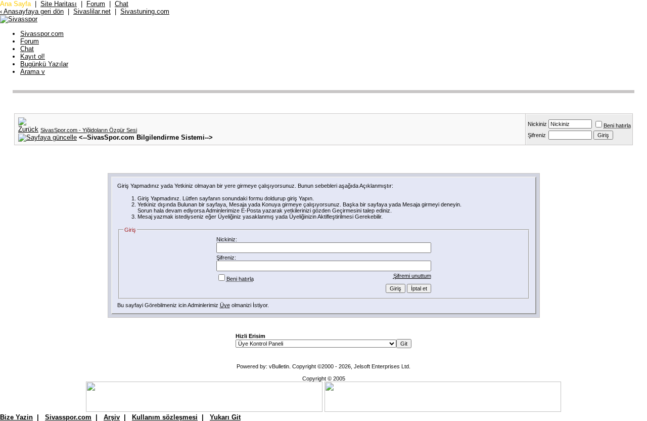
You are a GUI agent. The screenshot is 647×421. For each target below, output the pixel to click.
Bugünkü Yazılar (44, 64)
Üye (225, 305)
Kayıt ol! (32, 56)
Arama (32, 71)
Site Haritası (58, 4)
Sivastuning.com (144, 11)
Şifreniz (537, 135)
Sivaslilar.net (92, 11)
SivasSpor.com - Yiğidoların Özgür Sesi (88, 130)
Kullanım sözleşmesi (165, 417)
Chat (121, 4)
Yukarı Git (225, 417)
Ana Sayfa (15, 4)
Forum (95, 4)
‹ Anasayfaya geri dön (32, 11)
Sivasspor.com (42, 33)
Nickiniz (537, 124)
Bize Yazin (16, 417)
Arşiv (112, 417)
